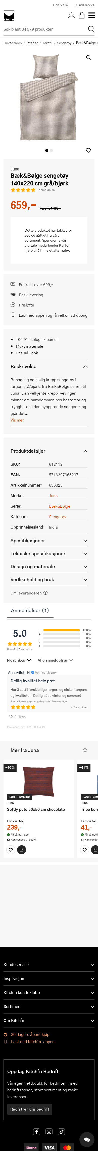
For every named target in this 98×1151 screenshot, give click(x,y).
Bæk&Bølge (59, 506)
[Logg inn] (71, 15)
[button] (88, 150)
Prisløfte (26, 305)
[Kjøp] (21, 849)
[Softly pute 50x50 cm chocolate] (38, 781)
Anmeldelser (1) (30, 610)
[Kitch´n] (9, 15)
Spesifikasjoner (28, 540)
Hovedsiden (13, 42)
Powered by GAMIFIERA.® (26, 727)
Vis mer (17, 420)
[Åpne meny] (91, 15)
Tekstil (47, 42)
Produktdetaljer (28, 450)
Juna (15, 169)
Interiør (32, 42)
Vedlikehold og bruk (32, 579)
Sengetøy (64, 42)
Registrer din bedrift (30, 1109)
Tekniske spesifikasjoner (38, 553)
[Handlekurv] (81, 15)
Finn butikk (60, 5)
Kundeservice (84, 5)
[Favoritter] (10, 849)
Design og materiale (33, 566)
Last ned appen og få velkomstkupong (53, 315)
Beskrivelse (23, 366)
